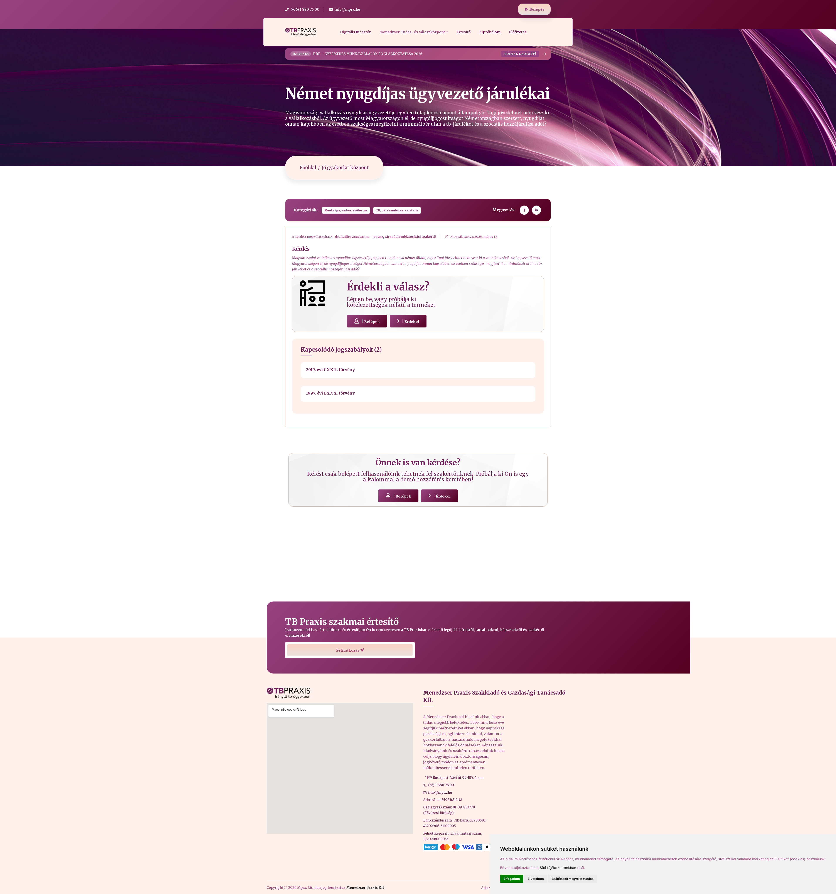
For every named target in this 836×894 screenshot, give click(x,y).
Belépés (536, 9)
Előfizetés (518, 32)
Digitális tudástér (355, 32)
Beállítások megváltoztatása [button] (572, 879)
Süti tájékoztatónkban (558, 867)
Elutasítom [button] (536, 879)
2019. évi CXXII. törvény (330, 369)
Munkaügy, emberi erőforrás (345, 210)
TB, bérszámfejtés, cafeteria (397, 210)
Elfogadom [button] (512, 879)
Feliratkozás (347, 650)
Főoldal (308, 167)
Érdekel (412, 321)
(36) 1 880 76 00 (441, 785)
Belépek (372, 321)
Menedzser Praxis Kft (365, 888)
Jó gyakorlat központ (345, 167)
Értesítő (463, 32)
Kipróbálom (489, 32)
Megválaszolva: (473, 237)
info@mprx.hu (440, 792)
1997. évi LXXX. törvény (330, 393)
